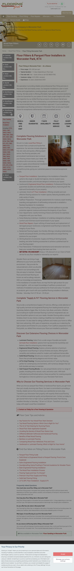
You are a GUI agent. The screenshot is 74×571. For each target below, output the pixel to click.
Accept (63, 554)
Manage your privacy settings (63, 560)
